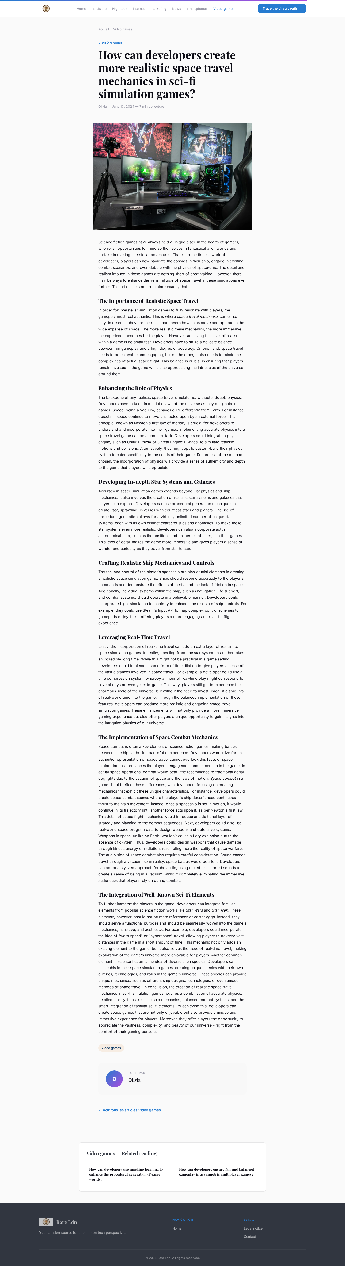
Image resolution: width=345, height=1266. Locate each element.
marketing (158, 8)
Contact (250, 1237)
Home (81, 8)
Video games (223, 8)
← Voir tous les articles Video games (129, 1110)
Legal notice (253, 1228)
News (176, 8)
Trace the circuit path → (282, 8)
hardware (99, 8)
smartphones (197, 8)
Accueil (103, 29)
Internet (139, 8)
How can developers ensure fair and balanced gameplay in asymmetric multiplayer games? (216, 1172)
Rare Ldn (66, 1222)
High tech (119, 8)
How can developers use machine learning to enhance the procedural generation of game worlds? (126, 1174)
